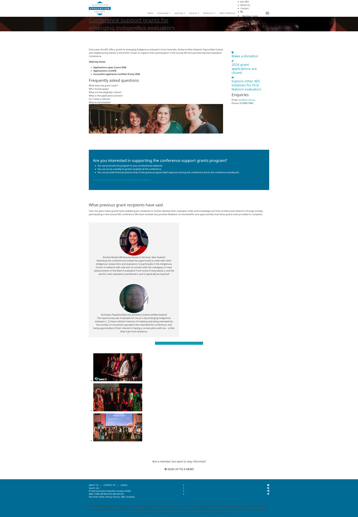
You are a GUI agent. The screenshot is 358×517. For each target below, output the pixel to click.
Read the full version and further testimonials (179, 343)
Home (150, 13)
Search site (94, 488)
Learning (178, 13)
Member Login (250, 16)
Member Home (250, 21)
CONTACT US (109, 485)
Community (162, 13)
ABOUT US (93, 485)
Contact (244, 8)
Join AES (244, 1)
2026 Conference (227, 13)
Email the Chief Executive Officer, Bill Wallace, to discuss (122, 179)
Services (193, 13)
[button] (156, 85)
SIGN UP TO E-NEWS (180, 469)
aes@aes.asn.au (246, 99)
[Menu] (267, 13)
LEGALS (124, 485)
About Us (245, 5)
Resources (208, 13)
